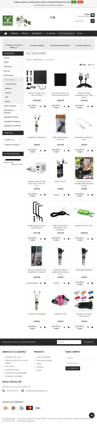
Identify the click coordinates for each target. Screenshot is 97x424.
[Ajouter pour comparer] (41, 106)
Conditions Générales (13, 376)
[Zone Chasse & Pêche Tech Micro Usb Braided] (36, 291)
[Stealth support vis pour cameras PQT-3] (36, 202)
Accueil (28, 60)
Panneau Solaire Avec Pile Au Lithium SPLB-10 (60, 94)
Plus (79, 33)
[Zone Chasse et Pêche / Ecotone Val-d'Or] (16, 20)
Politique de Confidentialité (16, 373)
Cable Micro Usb (60, 314)
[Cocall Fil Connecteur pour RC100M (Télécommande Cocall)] (84, 158)
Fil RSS (39, 370)
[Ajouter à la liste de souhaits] (45, 106)
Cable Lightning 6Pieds (84, 270)
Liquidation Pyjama (11, 117)
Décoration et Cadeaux (9, 111)
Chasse (14, 33)
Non (80, 2)
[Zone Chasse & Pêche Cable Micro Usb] (60, 291)
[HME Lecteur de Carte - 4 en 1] (84, 202)
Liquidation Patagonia (12, 121)
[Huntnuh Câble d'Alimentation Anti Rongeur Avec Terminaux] (60, 202)
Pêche (24, 33)
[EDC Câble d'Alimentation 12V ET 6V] (60, 114)
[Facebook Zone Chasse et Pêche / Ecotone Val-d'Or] (51, 17)
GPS (6, 97)
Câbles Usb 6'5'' (60, 181)
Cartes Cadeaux (10, 106)
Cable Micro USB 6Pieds (37, 137)
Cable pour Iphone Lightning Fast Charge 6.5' (60, 272)
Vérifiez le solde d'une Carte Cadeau (16, 361)
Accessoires (9, 80)
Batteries (8, 88)
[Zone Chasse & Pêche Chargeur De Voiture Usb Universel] (84, 291)
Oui (74, 2)
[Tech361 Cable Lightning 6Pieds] (84, 246)
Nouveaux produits (44, 360)
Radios (7, 101)
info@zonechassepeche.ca (36, 390)
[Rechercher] (93, 21)
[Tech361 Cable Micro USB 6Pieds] (36, 114)
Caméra (8, 93)
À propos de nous (12, 369)
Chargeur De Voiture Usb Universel (84, 315)
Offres (39, 363)
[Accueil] (5, 33)
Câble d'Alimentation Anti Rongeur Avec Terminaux (60, 228)
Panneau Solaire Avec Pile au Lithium (36, 94)
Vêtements (37, 33)
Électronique (66, 33)
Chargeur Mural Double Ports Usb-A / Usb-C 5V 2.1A (37, 183)
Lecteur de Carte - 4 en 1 (84, 226)
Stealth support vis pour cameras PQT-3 (36, 227)
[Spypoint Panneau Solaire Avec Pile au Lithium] (36, 70)
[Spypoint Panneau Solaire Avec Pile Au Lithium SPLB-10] (60, 70)
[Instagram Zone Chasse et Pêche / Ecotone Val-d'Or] (54, 17)
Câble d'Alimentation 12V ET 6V (60, 138)
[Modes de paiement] (5, 408)
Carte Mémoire (10, 84)
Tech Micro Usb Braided (37, 314)
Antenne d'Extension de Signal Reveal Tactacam (37, 271)
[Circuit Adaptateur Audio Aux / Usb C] (84, 114)
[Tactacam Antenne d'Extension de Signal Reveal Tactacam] (36, 246)
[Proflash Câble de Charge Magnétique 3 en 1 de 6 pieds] (84, 70)
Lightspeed (31, 421)
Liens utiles (9, 366)
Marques (40, 367)
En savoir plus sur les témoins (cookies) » (49, 5)
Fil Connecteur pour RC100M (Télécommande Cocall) (84, 183)
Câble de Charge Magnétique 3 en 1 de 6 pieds (84, 95)
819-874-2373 (12, 390)
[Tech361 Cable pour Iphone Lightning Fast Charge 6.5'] (60, 246)
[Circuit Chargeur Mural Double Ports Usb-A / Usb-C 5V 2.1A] (36, 158)
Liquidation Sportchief (12, 126)
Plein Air (51, 33)
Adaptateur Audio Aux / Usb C (84, 138)
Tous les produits (44, 357)
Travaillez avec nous (13, 357)
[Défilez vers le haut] (92, 415)
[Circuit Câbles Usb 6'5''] (60, 158)
